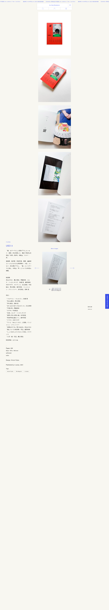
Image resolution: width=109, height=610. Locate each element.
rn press (8, 242)
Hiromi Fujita (10, 371)
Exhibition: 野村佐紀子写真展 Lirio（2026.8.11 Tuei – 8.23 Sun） (53, 1)
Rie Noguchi (19, 371)
